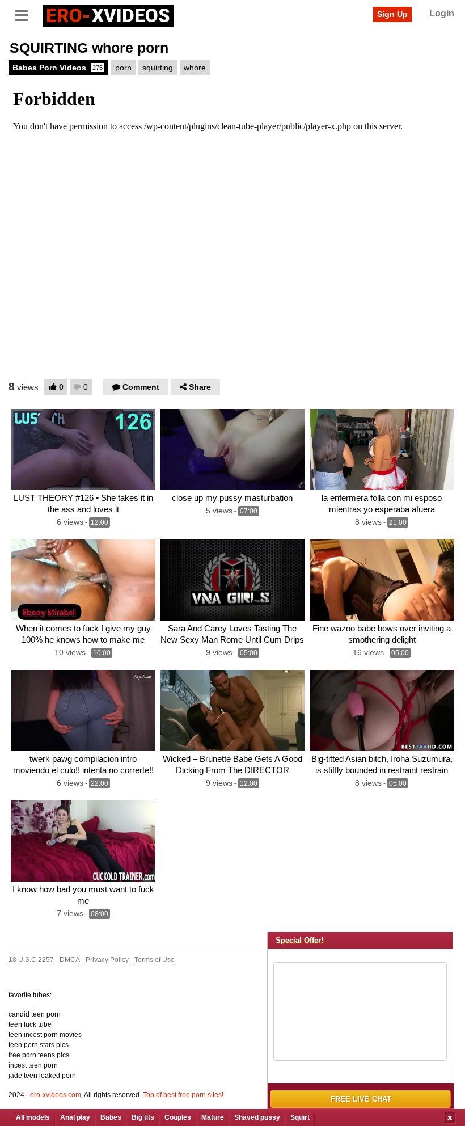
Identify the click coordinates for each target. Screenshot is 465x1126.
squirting (157, 67)
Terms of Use (154, 960)
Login (441, 13)
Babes (110, 1117)
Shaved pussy (257, 1117)
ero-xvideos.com (55, 1095)
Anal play (75, 1117)
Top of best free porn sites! (183, 1095)
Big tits (143, 1117)
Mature (212, 1117)
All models (33, 1117)
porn (123, 67)
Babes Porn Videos (57, 67)
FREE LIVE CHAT (361, 1099)
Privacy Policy (107, 960)
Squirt (300, 1117)
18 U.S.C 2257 (31, 960)
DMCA (70, 960)
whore (195, 67)
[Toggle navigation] (26, 14)
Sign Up (392, 14)
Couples (177, 1117)
